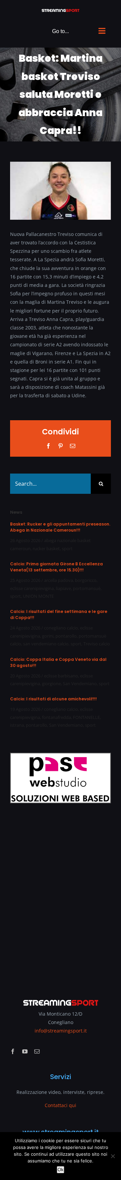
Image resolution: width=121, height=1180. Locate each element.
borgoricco (85, 580)
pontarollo (66, 636)
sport (67, 548)
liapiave (63, 588)
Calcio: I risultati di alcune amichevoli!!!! (53, 699)
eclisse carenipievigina (32, 588)
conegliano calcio (61, 628)
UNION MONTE (38, 596)
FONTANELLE (86, 717)
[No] (112, 1156)
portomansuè (86, 588)
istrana (17, 725)
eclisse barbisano (61, 676)
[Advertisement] (60, 896)
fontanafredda (56, 717)
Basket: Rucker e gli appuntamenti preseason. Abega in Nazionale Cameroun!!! (60, 527)
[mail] (37, 1051)
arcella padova (58, 580)
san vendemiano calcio (46, 644)
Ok (60, 1169)
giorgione (51, 683)
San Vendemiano (80, 683)
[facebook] (12, 1051)
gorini (47, 636)
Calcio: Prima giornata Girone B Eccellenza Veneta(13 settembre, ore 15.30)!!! (56, 567)
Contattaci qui (60, 1105)
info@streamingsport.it (61, 1030)
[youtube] (25, 1051)
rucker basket (46, 548)
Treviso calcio (96, 644)
